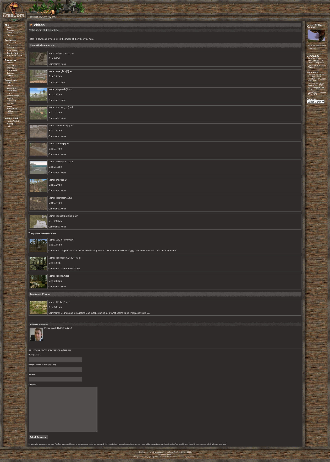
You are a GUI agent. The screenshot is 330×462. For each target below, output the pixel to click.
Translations (12, 108)
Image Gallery (13, 70)
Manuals (10, 48)
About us (10, 30)
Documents (11, 88)
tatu (309, 88)
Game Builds (12, 90)
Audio (9, 83)
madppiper (43, 324)
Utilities (10, 111)
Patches (10, 103)
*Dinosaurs (11, 101)
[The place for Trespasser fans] (14, 20)
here (132, 250)
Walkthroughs (12, 50)
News (9, 27)
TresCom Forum (315, 58)
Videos (10, 76)
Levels (9, 93)
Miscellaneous (13, 96)
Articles (10, 63)
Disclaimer (11, 35)
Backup (10, 124)
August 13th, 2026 (315, 85)
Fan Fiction (11, 65)
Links (9, 126)
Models (10, 98)
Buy (8, 45)
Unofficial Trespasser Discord (317, 66)
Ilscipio (169, 454)
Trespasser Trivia (14, 55)
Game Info (11, 43)
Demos (10, 85)
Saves (9, 106)
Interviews (11, 68)
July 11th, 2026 (314, 76)
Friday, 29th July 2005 (46, 17)
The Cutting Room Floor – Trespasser (316, 62)
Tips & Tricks (12, 53)
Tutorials (10, 73)
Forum (9, 33)
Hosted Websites (14, 121)
